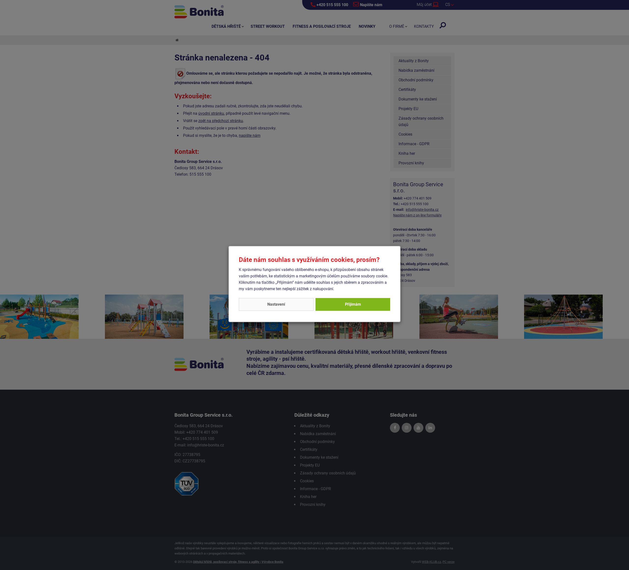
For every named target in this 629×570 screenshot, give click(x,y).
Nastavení (276, 304)
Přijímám (353, 304)
